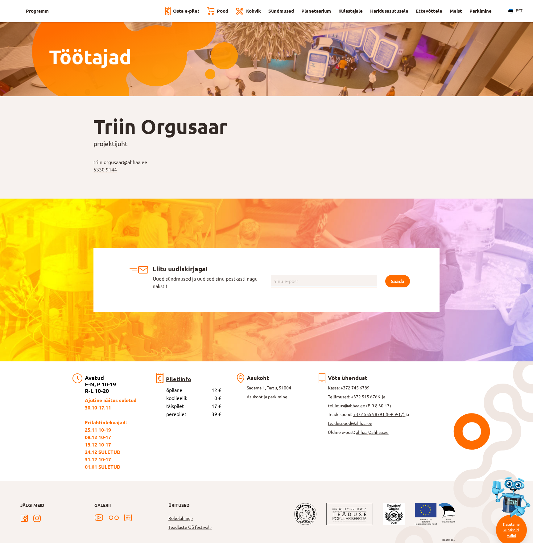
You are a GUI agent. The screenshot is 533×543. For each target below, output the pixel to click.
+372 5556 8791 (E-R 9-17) (379, 414)
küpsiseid (511, 530)
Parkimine (480, 11)
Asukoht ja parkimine (267, 396)
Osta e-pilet (186, 11)
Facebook (24, 518)
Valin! (511, 535)
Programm (37, 11)
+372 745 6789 (355, 387)
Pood (222, 11)
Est (519, 10)
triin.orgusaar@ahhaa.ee (120, 162)
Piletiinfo (178, 379)
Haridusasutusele (389, 11)
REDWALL (448, 540)
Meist (456, 11)
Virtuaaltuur (128, 517)
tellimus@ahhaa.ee (346, 405)
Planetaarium (316, 11)
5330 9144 (105, 169)
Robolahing (179, 518)
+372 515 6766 (365, 396)
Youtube (98, 517)
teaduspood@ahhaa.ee (350, 423)
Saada (397, 281)
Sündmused (281, 11)
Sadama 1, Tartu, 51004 (269, 387)
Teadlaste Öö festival (188, 527)
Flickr (114, 517)
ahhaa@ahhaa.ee (372, 432)
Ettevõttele (429, 11)
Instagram (37, 518)
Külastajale (350, 11)
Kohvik (253, 11)
